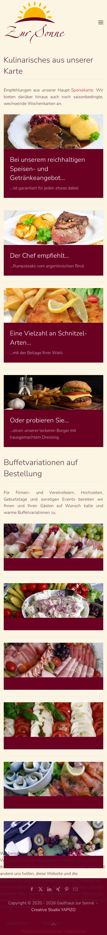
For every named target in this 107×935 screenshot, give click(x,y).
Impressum (76, 931)
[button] (100, 22)
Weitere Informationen (42, 931)
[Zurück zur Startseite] (35, 22)
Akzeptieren (17, 923)
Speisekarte (82, 90)
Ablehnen (51, 923)
